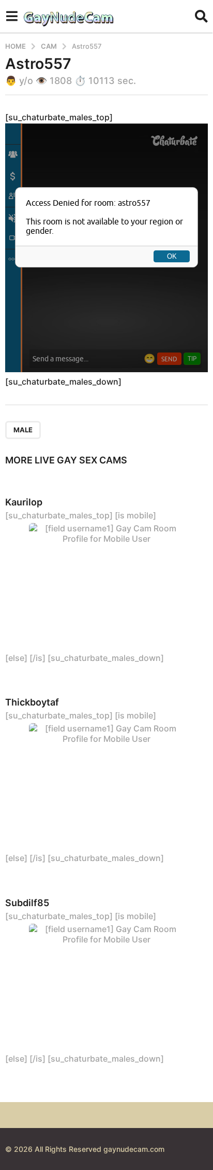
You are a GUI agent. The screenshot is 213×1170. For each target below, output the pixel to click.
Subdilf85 (27, 902)
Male (23, 430)
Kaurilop (23, 502)
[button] (11, 16)
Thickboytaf (32, 702)
